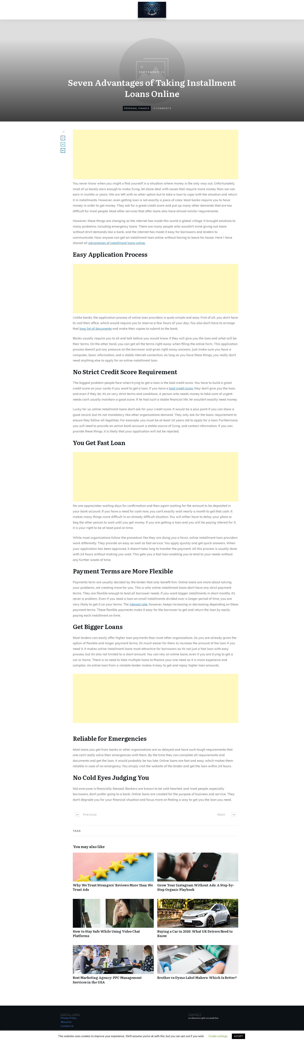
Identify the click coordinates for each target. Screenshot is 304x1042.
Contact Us (67, 1026)
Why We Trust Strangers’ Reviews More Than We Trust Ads (113, 874)
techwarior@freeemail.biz (203, 1017)
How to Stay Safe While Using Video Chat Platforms (113, 920)
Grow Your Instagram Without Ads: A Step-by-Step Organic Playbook (197, 874)
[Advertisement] (155, 154)
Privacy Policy (68, 1017)
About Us (66, 1022)
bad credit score (181, 388)
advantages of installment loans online (116, 243)
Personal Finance (136, 108)
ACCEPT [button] (238, 1036)
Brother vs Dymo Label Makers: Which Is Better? (197, 966)
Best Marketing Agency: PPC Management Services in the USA (113, 966)
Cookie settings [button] (217, 1036)
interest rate (138, 604)
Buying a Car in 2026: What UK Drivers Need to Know (197, 920)
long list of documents (96, 329)
